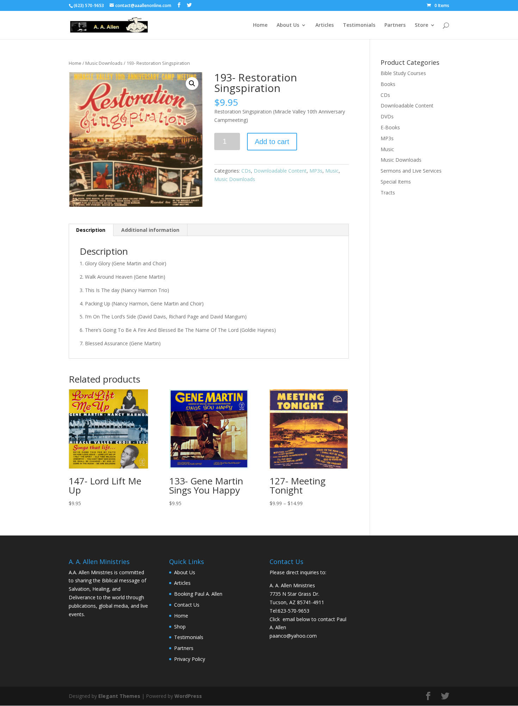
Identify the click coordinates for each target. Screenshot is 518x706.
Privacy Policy (189, 659)
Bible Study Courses (403, 73)
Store (421, 25)
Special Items (396, 181)
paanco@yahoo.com (293, 635)
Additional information (150, 230)
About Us (288, 25)
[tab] (90, 230)
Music (332, 170)
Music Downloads (104, 63)
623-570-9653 (293, 610)
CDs (246, 170)
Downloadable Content (280, 170)
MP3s (315, 170)
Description (90, 230)
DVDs (387, 116)
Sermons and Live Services (411, 170)
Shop (180, 626)
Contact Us (186, 604)
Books (388, 84)
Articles (324, 25)
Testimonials (359, 25)
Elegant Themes (119, 696)
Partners (395, 25)
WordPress (188, 696)
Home (260, 25)
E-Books (390, 127)
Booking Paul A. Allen (198, 593)
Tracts (388, 192)
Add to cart (272, 141)
